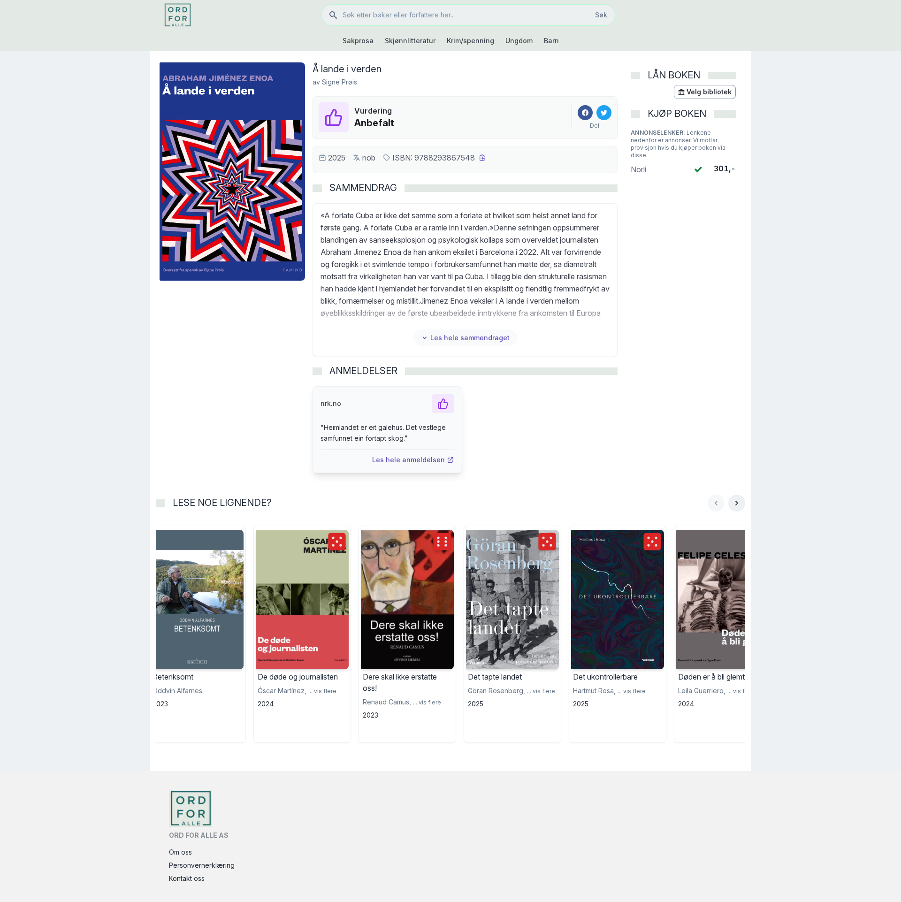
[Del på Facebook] (585, 112)
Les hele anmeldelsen (408, 460)
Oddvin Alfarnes (177, 691)
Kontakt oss (187, 878)
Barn (551, 41)
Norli (638, 169)
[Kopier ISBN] (482, 157)
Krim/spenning (470, 41)
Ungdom (519, 41)
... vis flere (322, 691)
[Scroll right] (736, 503)
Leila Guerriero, (701, 691)
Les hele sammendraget (470, 338)
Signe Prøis (339, 82)
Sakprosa (358, 41)
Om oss (180, 852)
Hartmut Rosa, (594, 691)
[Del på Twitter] (603, 112)
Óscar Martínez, (282, 691)
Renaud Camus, (387, 702)
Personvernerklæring (202, 865)
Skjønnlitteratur (410, 41)
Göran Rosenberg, (496, 691)
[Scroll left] (716, 503)
